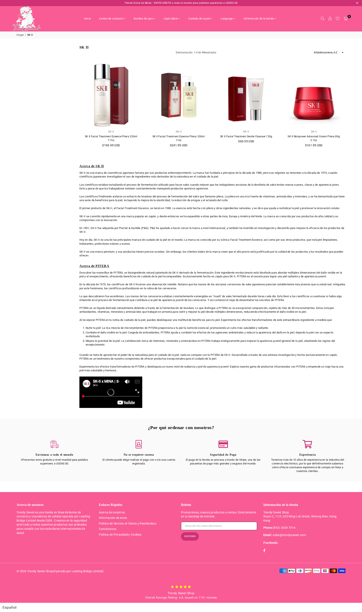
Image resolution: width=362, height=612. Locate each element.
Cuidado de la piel (199, 18)
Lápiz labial (170, 18)
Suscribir (190, 536)
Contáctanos (107, 529)
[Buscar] (322, 18)
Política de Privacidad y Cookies (120, 534)
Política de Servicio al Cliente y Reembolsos (127, 523)
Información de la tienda (259, 18)
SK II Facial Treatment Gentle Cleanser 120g (246, 136)
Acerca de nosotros (112, 512)
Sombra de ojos (143, 18)
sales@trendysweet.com (289, 535)
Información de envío (113, 517)
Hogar (20, 34)
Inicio (87, 18)
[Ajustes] (330, 18)
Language (227, 18)
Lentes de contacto (111, 18)
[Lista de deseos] (337, 18)
